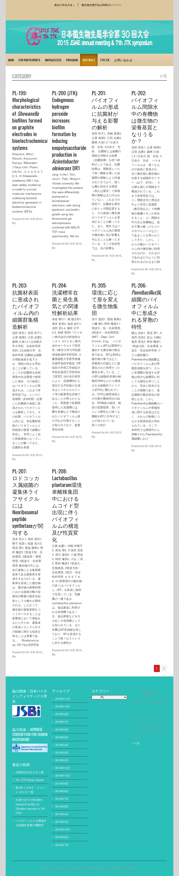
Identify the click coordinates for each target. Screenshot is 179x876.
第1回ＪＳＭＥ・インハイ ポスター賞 (30, 789)
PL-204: (65, 298)
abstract (89, 60)
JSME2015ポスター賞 (29, 772)
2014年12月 (62, 768)
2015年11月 (62, 699)
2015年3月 (62, 752)
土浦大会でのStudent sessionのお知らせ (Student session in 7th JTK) (30, 806)
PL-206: (146, 305)
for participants (29, 60)
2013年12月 (62, 829)
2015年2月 (62, 760)
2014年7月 (62, 799)
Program (72, 60)
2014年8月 (62, 791)
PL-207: (27, 501)
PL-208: (67, 505)
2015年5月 (62, 737)
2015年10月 (62, 706)
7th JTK (104, 60)
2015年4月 (62, 745)
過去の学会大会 (64, 5)
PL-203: (26, 305)
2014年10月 (62, 775)
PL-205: (105, 298)
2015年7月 (62, 722)
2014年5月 (62, 806)
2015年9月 (62, 714)
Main (11, 60)
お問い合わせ (123, 60)
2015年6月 (62, 729)
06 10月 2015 (34, 219)
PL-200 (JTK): (67, 130)
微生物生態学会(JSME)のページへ (101, 5)
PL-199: (27, 120)
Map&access (53, 60)
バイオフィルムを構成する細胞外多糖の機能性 (31, 822)
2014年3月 (62, 822)
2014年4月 (62, 814)
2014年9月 (62, 783)
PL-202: (145, 116)
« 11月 (135, 743)
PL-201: (105, 109)
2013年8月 (62, 837)
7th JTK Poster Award (29, 780)
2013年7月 (62, 845)
